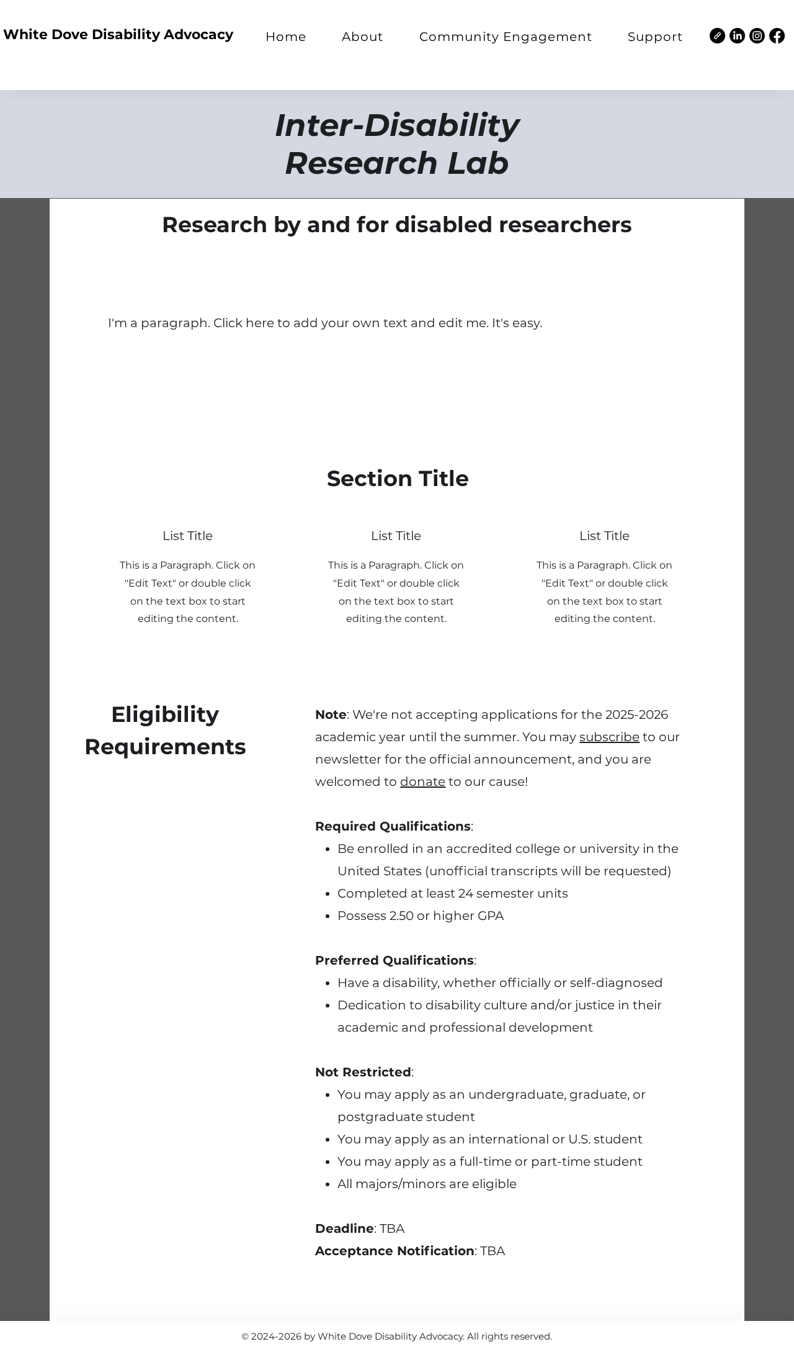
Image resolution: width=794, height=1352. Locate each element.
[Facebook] (777, 35)
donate (422, 781)
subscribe (609, 736)
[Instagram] (757, 35)
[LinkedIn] (737, 35)
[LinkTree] (717, 35)
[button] (363, 36)
